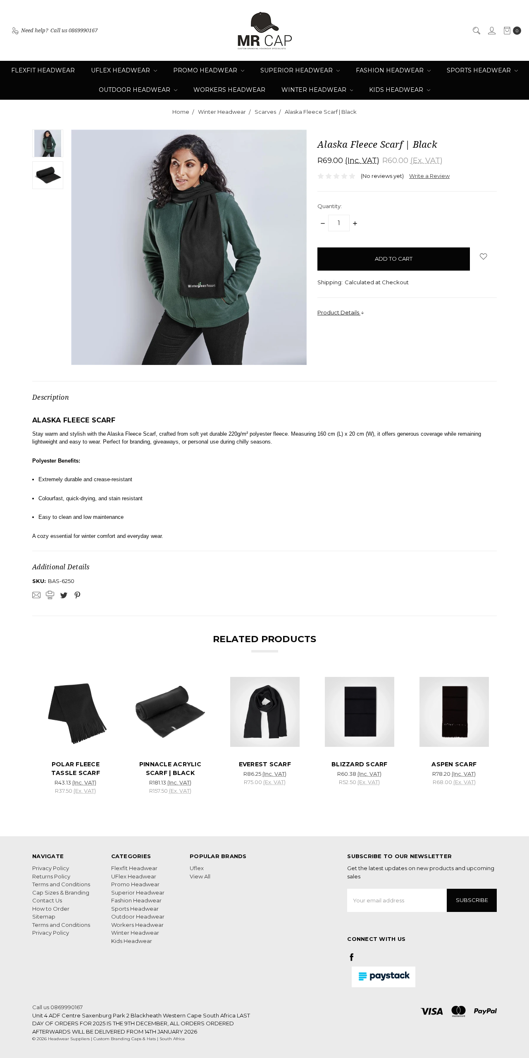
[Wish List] (98, 708)
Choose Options (76, 740)
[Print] (50, 595)
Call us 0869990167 (57, 1007)
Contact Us (47, 900)
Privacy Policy (50, 868)
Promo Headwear (206, 70)
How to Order (50, 908)
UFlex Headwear (121, 70)
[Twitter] (64, 595)
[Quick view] (98, 689)
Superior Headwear (297, 70)
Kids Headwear (397, 90)
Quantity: (329, 206)
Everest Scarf (265, 764)
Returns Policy (51, 876)
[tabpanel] (75, 738)
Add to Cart (170, 740)
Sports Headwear (479, 70)
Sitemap (43, 916)
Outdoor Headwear (135, 90)
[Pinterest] (77, 595)
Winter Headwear (314, 90)
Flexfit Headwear (43, 70)
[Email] (36, 595)
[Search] (476, 30)
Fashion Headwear (390, 70)
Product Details (338, 312)
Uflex (197, 868)
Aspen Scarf (454, 764)
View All (200, 876)
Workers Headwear (229, 90)
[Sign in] (491, 30)
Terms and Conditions (61, 884)
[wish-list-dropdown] (483, 256)
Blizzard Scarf (359, 764)
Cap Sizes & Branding (60, 892)
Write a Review (429, 176)
